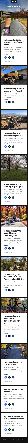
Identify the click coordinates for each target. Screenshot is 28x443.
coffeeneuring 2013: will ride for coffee (14, 363)
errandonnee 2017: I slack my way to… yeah (14, 185)
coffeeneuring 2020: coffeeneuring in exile (13, 134)
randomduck (14, 6)
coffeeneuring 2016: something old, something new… (12, 233)
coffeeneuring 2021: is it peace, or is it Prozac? (14, 90)
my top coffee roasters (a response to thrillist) (14, 417)
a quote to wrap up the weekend (13, 390)
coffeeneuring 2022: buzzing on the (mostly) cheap (14, 42)
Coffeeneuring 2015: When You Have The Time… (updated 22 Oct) (14, 276)
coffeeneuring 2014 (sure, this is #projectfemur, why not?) (12, 319)
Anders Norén (21, 440)
